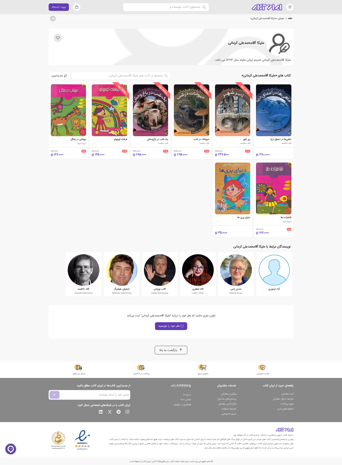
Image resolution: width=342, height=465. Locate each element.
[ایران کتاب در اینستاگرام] (127, 412)
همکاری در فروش (182, 405)
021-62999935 (181, 386)
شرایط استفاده (229, 409)
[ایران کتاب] (267, 7)
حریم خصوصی (229, 414)
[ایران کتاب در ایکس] (109, 412)
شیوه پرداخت (287, 404)
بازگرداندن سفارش (227, 404)
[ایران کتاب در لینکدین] (100, 412)
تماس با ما (186, 400)
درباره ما (187, 395)
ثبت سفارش (287, 394)
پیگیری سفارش (228, 394)
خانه (290, 18)
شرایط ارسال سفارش (283, 399)
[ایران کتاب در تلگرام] (118, 412)
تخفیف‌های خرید (285, 409)
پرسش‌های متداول (226, 399)
